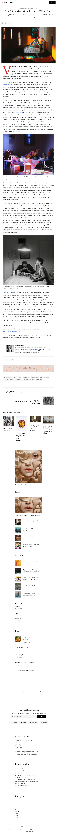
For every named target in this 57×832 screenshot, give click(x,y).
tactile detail (19, 112)
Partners (17, 809)
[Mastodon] (5, 23)
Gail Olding (17, 620)
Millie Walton (22, 8)
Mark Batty (17, 606)
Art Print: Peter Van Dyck (29, 585)
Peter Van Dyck (18, 623)
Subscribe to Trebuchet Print (20, 829)
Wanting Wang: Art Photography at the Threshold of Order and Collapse (21, 436)
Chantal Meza (18, 618)
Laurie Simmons (26, 183)
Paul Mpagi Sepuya (8, 292)
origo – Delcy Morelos (20, 655)
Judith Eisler (30, 203)
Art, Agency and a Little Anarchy (22, 785)
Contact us (11, 829)
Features (17, 805)
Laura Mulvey (25, 218)
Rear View (25, 379)
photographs (7, 105)
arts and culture (34, 349)
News (16, 807)
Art (36, 8)
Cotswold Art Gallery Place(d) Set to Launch (24, 770)
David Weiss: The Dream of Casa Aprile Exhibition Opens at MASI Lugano (48, 429)
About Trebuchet (18, 800)
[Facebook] (2, 23)
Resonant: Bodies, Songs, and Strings (24, 670)
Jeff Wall (28, 103)
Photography (18, 379)
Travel (16, 817)
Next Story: (28, 402)
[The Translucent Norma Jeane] (8, 421)
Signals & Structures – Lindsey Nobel (24, 662)
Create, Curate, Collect (34, 692)
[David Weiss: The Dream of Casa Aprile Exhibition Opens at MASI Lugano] (48, 419)
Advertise (5, 829)
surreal (8, 112)
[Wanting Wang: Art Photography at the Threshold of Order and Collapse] (21, 423)
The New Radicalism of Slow (21, 777)
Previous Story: (14, 392)
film (15, 377)
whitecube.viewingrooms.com (11, 331)
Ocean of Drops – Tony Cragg (22, 647)
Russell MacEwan (19, 615)
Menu (52, 2)
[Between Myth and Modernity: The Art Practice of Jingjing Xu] (35, 419)
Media (36, 829)
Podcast (17, 811)
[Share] (11, 23)
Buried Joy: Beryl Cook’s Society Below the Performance (27, 775)
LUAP (16, 613)
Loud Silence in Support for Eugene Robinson (25, 779)
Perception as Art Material (29, 536)
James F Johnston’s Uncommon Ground (23, 771)
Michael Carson (18, 608)
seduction (31, 379)
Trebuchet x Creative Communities (46, 829)
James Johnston (18, 611)
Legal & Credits (31, 829)
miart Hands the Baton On (20, 783)
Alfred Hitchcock (38, 15)
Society (16, 813)
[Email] (8, 23)
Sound (16, 815)
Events (16, 804)
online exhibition (22, 15)
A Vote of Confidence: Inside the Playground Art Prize (26, 781)
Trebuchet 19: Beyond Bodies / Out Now (27, 515)
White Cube (44, 66)
